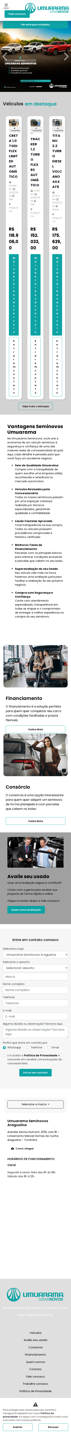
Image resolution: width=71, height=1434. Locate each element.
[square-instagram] (33, 1324)
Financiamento (35, 1355)
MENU (6, 8)
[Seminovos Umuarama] (47, 6)
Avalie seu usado (36, 1340)
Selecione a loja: (13, 949)
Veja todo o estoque (35, 406)
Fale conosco (17, 14)
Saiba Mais (35, 729)
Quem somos (35, 1362)
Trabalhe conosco (35, 1384)
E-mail (7, 1010)
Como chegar (25, 1148)
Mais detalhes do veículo (14, 295)
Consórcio (35, 1347)
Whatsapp (14, 1047)
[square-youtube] (39, 1324)
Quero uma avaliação (26, 910)
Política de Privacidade (40, 1055)
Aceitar (18, 1427)
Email (55, 1047)
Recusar (53, 1427)
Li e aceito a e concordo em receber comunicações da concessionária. (34, 1059)
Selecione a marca (34, 1104)
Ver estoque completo (35, 24)
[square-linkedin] (45, 1324)
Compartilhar (15, 131)
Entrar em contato (14, 367)
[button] (5, 56)
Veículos (35, 1333)
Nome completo (14, 984)
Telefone (9, 997)
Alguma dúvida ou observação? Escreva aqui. (33, 1024)
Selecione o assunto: (16, 962)
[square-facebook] (26, 1324)
